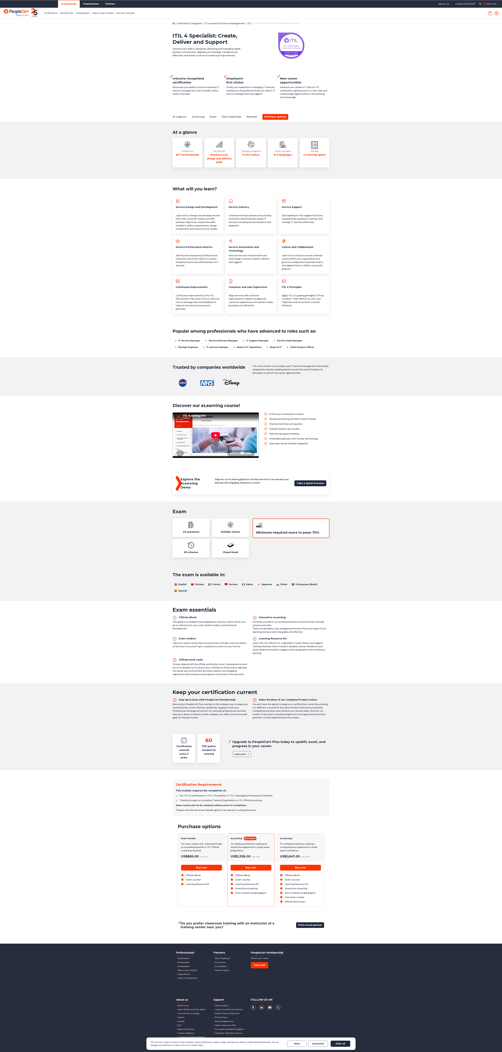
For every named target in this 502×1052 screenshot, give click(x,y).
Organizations (91, 4)
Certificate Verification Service (228, 1033)
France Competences (187, 978)
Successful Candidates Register (229, 1029)
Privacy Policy (221, 1017)
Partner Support (222, 970)
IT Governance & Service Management (224, 23)
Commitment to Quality (189, 1013)
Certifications (184, 958)
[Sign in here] (496, 13)
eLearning (236, 838)
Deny (297, 1043)
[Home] (174, 23)
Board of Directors (186, 1029)
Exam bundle (188, 838)
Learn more (240, 754)
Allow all (340, 1043)
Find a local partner (310, 925)
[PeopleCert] (23, 13)
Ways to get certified (187, 970)
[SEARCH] (480, 4)
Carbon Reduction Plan (225, 1025)
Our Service (220, 962)
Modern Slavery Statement (227, 1013)
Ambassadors (184, 966)
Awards (181, 1021)
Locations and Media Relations (192, 1037)
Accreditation (221, 966)
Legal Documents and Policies (229, 1009)
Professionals (68, 4)
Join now (259, 965)
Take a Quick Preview (310, 483)
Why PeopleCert (222, 958)
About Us (443, 3)
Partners (110, 4)
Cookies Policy (196, 1045)
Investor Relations (186, 1033)
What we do (183, 1005)
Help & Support (222, 1005)
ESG (179, 1025)
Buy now (201, 867)
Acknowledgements (224, 1021)
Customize (318, 1043)
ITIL (249, 23)
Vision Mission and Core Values (191, 1009)
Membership (183, 962)
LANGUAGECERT (466, 3)
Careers (181, 1017)
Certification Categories (189, 23)
